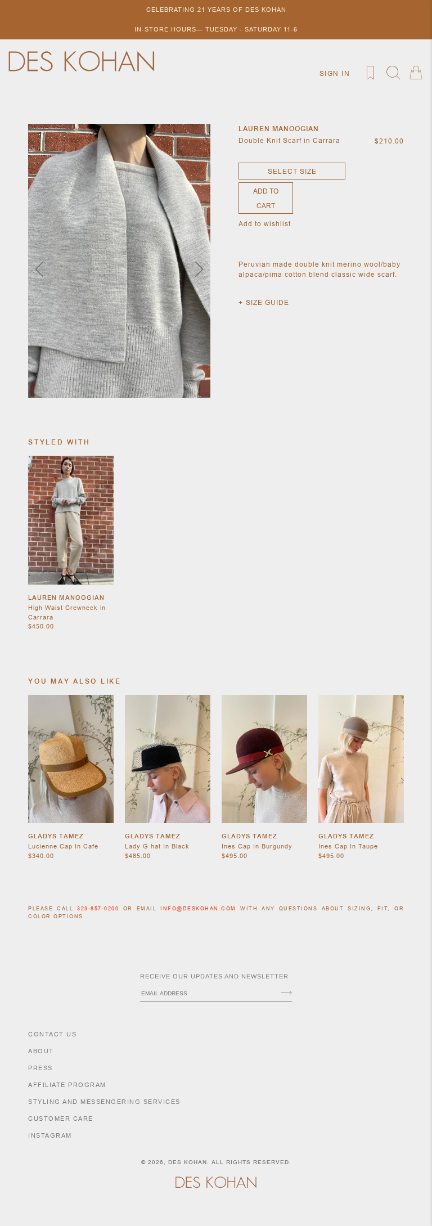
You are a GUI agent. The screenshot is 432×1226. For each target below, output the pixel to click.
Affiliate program (67, 1085)
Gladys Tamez (56, 836)
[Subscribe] (286, 993)
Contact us (52, 1034)
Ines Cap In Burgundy (257, 846)
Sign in (335, 73)
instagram (50, 1135)
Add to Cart (265, 198)
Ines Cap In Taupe (348, 846)
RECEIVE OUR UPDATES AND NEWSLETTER (214, 976)
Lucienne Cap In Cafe (63, 846)
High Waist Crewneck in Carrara (67, 612)
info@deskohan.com (198, 908)
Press (40, 1068)
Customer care (60, 1118)
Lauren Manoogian (66, 597)
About (41, 1051)
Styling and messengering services (104, 1102)
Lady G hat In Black (157, 846)
